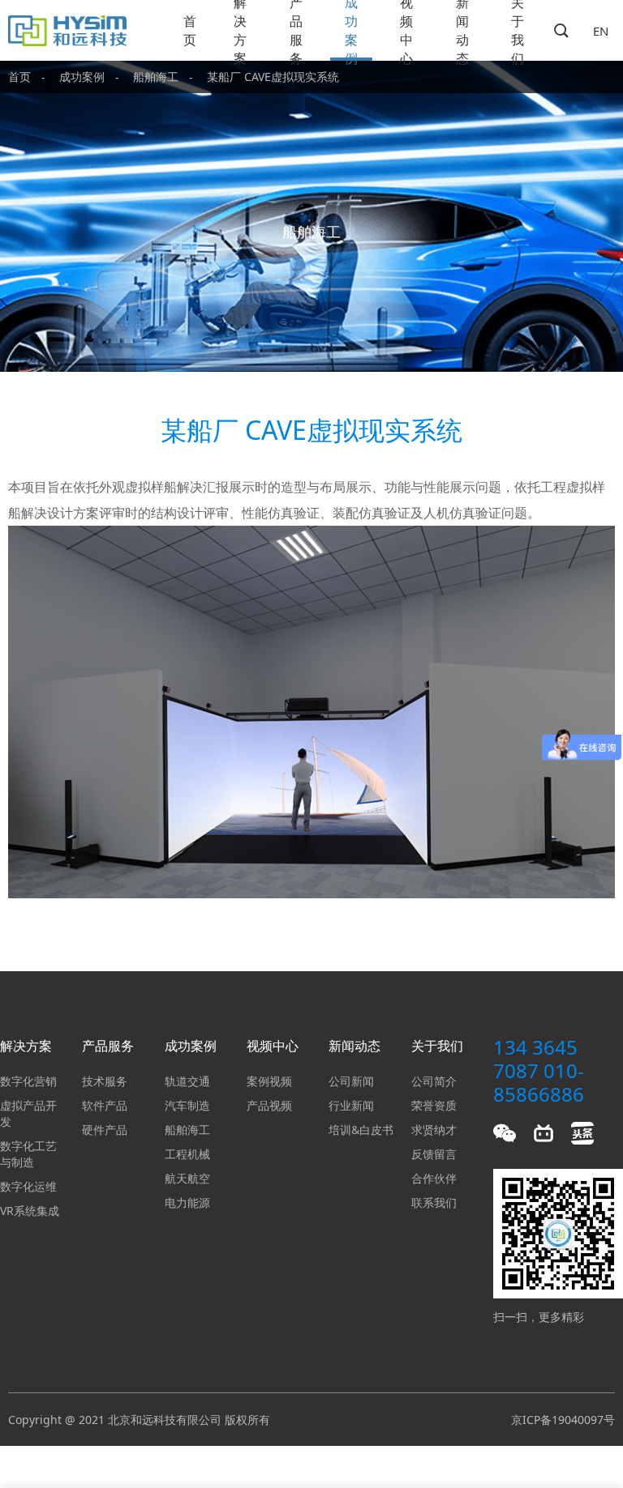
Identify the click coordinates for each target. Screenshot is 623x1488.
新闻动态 (462, 30)
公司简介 (434, 1081)
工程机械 (187, 1154)
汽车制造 (187, 1105)
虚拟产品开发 (28, 1113)
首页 (189, 30)
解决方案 (240, 30)
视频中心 (406, 30)
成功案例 (351, 30)
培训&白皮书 (361, 1129)
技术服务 (104, 1081)
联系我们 (434, 1202)
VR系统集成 (29, 1210)
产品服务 (296, 30)
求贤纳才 (434, 1129)
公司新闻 (351, 1081)
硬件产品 (104, 1129)
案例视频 (269, 1081)
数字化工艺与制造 (28, 1154)
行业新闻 (351, 1105)
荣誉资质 (434, 1105)
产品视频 (269, 1105)
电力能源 (187, 1202)
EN (600, 31)
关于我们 (517, 30)
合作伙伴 (434, 1178)
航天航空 (187, 1178)
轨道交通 (187, 1081)
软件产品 (104, 1105)
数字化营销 (28, 1081)
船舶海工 (155, 76)
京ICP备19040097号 (563, 1419)
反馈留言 (434, 1154)
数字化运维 (28, 1186)
